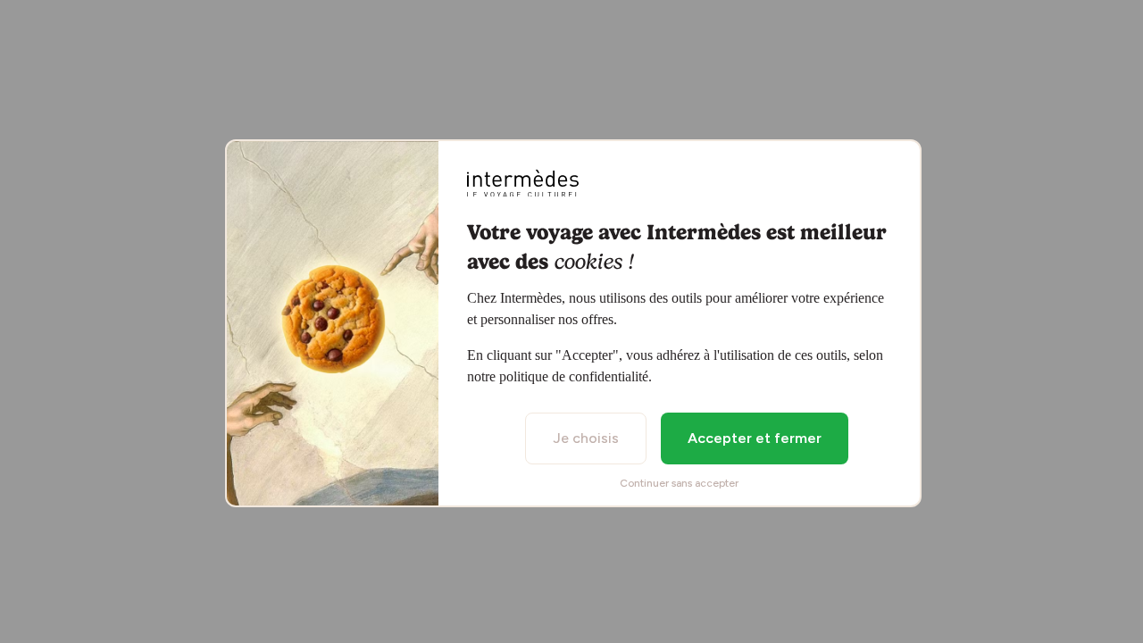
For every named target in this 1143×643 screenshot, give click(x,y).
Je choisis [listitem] (586, 438)
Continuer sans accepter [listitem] (679, 483)
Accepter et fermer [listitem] (755, 438)
